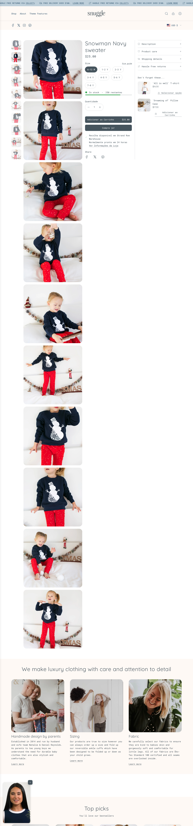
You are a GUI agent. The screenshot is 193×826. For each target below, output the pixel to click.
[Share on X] (94, 157)
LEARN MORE (77, 3)
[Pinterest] (30, 25)
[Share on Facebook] (86, 157)
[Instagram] (24, 25)
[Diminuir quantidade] (88, 107)
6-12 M (91, 69)
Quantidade (91, 101)
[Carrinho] (173, 13)
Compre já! (108, 128)
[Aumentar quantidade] (99, 107)
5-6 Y (117, 77)
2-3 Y (118, 69)
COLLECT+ (29, 3)
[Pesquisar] (166, 13)
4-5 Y (103, 77)
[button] (16, 802)
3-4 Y (90, 77)
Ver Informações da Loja (103, 145)
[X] (18, 25)
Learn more (17, 764)
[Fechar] (30, 782)
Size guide (127, 63)
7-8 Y (90, 85)
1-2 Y (105, 69)
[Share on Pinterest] (102, 157)
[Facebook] (13, 25)
